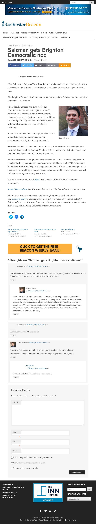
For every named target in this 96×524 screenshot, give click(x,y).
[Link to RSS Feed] (55, 509)
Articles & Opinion (28, 32)
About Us (64, 37)
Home (4, 2)
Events (55, 37)
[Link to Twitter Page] (46, 509)
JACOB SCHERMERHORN (21, 60)
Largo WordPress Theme (39, 520)
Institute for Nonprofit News (66, 520)
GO (91, 2)
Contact (10, 2)
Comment (16, 402)
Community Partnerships (39, 37)
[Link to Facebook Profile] (41, 509)
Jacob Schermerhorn (18, 188)
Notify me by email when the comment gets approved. (33, 457)
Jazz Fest (15, 32)
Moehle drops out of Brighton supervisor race (18, 230)
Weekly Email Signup (58, 32)
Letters (44, 32)
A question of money (68, 229)
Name (16, 432)
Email (16, 441)
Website (15, 450)
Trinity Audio (31, 77)
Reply (13, 280)
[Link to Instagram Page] (51, 509)
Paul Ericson (30, 366)
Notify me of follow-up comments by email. (29, 462)
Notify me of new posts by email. (25, 468)
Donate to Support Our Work (15, 37)
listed (37, 179)
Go (90, 489)
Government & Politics (20, 45)
